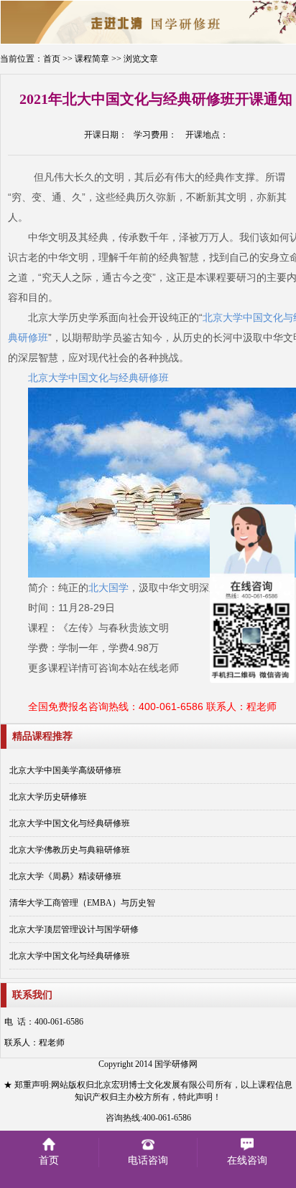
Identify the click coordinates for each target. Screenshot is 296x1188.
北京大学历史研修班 (48, 797)
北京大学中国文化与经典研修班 (69, 823)
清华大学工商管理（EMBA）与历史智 (82, 903)
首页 (51, 59)
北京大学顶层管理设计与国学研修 (74, 929)
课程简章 (92, 59)
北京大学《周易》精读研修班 (65, 876)
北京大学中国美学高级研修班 (65, 770)
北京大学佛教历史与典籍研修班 (69, 850)
